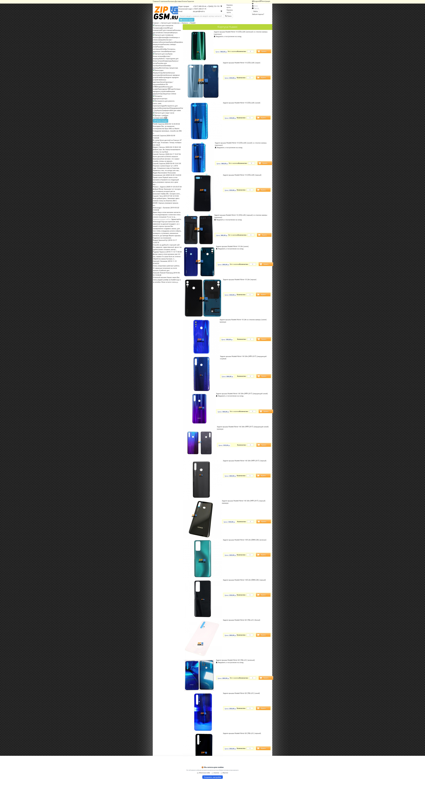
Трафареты (166, 110)
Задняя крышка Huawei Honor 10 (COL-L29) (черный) (242, 175)
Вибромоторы (170, 51)
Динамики (162, 37)
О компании (163, 1)
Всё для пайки (175, 110)
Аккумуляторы (158, 73)
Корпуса (185, 23)
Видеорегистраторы (160, 98)
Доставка (178, 1)
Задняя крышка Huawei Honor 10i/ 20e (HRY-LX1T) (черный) (244, 460)
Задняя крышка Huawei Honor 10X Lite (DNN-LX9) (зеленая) (244, 540)
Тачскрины (157, 28)
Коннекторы (164, 42)
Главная (156, 1)
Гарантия (190, 1)
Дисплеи (164, 28)
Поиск (229, 16)
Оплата (184, 1)
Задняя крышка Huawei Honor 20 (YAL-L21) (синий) (241, 693)
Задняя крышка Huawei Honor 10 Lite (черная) (239, 279)
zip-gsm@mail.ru (199, 11)
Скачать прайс (187, 20)
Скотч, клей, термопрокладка (159, 104)
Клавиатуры (167, 61)
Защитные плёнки (169, 93)
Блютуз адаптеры (159, 81)
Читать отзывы (161, 121)
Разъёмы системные (158, 48)
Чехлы (162, 82)
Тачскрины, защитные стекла (164, 50)
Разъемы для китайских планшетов (167, 31)
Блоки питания (158, 56)
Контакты (171, 1)
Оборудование (174, 108)
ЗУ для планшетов (167, 30)
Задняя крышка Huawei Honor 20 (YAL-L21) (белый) (241, 620)
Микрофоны (179, 42)
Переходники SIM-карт (166, 89)
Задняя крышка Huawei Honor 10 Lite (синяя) (232, 246)
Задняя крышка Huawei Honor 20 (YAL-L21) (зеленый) (235, 660)
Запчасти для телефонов (170, 23)
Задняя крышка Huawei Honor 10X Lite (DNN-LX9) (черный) (244, 580)
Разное (161, 65)
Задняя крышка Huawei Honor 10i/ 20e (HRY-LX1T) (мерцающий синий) (242, 393)
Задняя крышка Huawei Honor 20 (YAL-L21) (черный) (242, 733)
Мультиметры (164, 108)
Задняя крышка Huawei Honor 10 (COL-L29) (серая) (241, 62)
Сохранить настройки (212, 777)
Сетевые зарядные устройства (166, 90)
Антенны (156, 37)
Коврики (160, 86)
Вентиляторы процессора (168, 68)
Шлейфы (164, 49)
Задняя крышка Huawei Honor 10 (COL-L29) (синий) (241, 103)
